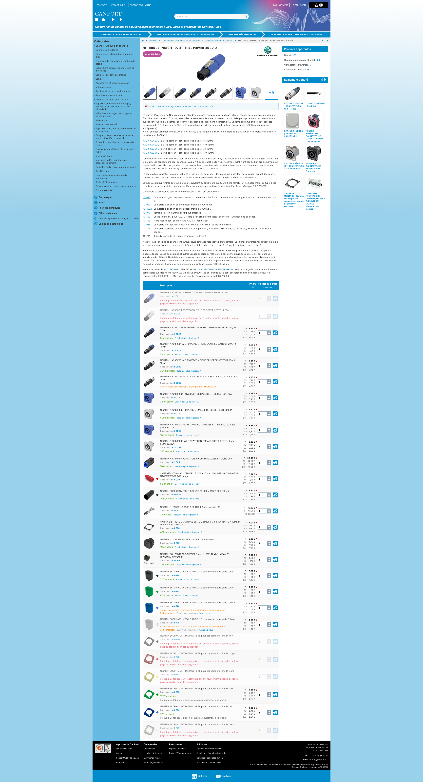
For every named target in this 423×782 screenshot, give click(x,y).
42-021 (175, 296)
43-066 (146, 224)
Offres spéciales (107, 213)
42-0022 (176, 366)
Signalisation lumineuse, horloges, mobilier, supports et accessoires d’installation (113, 106)
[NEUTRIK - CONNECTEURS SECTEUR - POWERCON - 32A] (327, 40)
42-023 (176, 397)
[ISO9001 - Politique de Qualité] (103, 748)
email (305, 759)
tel (306, 755)
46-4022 (147, 208)
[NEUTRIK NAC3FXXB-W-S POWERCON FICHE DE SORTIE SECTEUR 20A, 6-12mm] (210, 93)
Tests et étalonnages (106, 182)
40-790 (146, 216)
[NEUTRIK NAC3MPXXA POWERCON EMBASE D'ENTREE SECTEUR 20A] (241, 93)
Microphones (102, 120)
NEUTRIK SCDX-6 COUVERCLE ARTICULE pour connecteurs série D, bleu (197, 602)
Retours (158, 753)
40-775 (175, 591)
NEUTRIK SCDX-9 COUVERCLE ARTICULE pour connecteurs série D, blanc (198, 619)
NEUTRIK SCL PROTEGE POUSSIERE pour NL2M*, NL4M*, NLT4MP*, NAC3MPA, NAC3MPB (194, 555)
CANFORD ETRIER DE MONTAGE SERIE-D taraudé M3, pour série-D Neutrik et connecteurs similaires (200, 523)
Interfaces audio (104, 156)
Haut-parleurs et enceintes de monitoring (111, 176)
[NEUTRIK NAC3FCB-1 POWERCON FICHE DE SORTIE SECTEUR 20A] (165, 93)
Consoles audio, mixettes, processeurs (116, 167)
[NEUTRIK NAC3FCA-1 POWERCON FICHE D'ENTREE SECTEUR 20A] (210, 67)
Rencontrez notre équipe (127, 758)
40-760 (176, 639)
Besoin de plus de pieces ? (187, 338)
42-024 (176, 413)
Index (101, 202)
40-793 (146, 220)
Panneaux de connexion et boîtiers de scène (115, 62)
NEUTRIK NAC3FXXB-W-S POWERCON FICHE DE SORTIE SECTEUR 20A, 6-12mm (198, 361)
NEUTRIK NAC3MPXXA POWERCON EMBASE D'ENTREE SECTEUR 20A (196, 394)
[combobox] (211, 16)
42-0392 (176, 447)
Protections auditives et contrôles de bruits (115, 143)
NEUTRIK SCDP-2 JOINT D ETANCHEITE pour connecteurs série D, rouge (197, 653)
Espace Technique (140, 5)
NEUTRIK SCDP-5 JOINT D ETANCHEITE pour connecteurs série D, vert (196, 688)
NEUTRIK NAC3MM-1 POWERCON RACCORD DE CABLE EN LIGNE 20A (196, 458)
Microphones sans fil (106, 124)
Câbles (99, 78)
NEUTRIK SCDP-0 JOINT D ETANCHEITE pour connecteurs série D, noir (196, 635)
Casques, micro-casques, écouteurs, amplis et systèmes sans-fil (115, 136)
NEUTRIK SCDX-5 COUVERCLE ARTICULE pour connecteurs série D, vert (197, 587)
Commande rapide (152, 758)
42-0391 (176, 431)
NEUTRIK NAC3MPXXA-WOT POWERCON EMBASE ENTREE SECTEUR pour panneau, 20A (198, 426)
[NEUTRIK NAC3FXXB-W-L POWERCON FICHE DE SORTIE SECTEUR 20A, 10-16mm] (226, 93)
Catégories (101, 41)
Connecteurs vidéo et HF (109, 50)
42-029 (146, 204)
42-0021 (176, 350)
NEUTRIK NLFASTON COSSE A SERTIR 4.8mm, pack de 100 (190, 507)
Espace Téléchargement (180, 753)
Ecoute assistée (104, 190)
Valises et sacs (103, 87)
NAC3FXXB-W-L (151, 152)
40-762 (176, 657)
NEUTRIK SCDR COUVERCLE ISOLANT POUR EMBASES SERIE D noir (195, 491)
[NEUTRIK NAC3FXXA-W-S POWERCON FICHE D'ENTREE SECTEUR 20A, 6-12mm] (180, 93)
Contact (101, 5)
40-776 (175, 606)
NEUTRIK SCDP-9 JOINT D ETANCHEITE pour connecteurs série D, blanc (197, 724)
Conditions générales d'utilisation (211, 753)
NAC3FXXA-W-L (151, 144)
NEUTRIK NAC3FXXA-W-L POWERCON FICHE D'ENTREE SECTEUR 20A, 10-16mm (198, 345)
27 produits (154, 54)
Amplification (102, 171)
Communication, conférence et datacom (116, 186)
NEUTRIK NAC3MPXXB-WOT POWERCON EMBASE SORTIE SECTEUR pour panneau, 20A (197, 442)
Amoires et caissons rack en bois (113, 91)
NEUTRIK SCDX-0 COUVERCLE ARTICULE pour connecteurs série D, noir (197, 571)
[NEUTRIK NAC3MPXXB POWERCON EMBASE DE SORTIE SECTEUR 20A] (256, 93)
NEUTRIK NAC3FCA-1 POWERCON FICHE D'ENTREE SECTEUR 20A (194, 292)
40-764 (176, 674)
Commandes (149, 748)
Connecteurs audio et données (112, 45)
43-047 (146, 212)
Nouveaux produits (109, 207)
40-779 (175, 622)
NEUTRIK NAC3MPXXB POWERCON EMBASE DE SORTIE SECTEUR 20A (196, 410)
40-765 (176, 692)
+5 (271, 92)
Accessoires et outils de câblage (112, 83)
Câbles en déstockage (110, 223)
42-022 (176, 313)
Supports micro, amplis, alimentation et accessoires (116, 129)
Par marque (105, 197)
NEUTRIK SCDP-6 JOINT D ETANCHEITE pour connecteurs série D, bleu (196, 706)
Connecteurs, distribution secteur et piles (115, 55)
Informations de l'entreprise (208, 748)
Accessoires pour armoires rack (112, 99)
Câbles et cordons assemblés (111, 74)
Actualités (120, 762)
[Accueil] (144, 40)
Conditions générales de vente (210, 758)
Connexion (299, 5)
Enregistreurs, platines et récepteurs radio (115, 150)
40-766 (176, 710)
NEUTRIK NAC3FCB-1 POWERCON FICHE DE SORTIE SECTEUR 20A (194, 310)
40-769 (176, 728)
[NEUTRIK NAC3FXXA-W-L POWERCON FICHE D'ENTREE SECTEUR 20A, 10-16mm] (195, 93)
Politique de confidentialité (208, 762)
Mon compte (280, 5)
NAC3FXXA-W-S (151, 140)
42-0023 (176, 383)
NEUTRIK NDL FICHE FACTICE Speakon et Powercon (187, 539)
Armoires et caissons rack (109, 95)
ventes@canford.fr (318, 759)
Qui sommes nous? (124, 748)
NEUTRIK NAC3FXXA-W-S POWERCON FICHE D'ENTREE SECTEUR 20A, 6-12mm (198, 329)
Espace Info (118, 5)
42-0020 (176, 334)
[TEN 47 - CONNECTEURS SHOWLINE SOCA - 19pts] (322, 40)
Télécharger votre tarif (154, 762)
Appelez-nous (206, 613)
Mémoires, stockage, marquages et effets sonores (114, 114)
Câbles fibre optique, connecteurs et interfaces (115, 69)
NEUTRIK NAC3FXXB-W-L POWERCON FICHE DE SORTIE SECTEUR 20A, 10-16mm (198, 378)
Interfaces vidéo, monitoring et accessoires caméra (112, 161)
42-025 (146, 197)
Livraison (267, 287)
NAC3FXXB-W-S (151, 148)
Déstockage (118, 218)
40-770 (175, 575)
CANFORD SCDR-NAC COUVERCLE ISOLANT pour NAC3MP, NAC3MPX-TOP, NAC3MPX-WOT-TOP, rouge (199, 474)
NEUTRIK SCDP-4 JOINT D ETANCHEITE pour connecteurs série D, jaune (197, 671)
